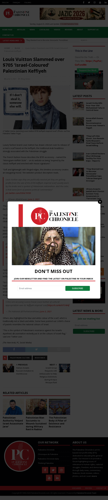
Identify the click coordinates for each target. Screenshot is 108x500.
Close (100, 202)
